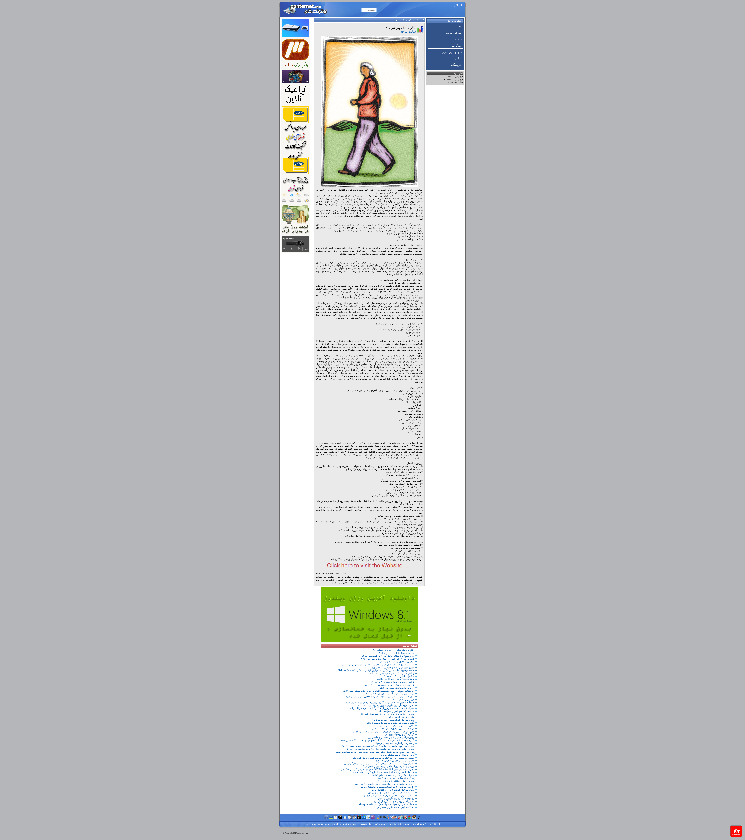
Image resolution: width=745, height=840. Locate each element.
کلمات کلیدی (426, 824)
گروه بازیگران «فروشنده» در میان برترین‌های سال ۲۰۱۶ (387, 658)
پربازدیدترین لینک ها (383, 824)
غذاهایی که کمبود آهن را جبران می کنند (395, 711)
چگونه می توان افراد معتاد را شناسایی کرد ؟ (393, 720)
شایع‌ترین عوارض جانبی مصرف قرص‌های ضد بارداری (389, 795)
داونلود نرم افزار (452, 52)
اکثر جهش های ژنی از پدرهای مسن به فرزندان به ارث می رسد (384, 784)
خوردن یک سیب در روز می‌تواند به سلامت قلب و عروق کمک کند (383, 757)
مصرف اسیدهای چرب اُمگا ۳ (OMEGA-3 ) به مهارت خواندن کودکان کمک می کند (375, 769)
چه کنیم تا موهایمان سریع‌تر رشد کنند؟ (396, 778)
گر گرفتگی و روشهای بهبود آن (399, 734)
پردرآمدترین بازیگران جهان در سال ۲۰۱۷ (395, 653)
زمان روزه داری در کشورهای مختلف (396, 661)
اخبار (459, 26)
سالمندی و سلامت (363, 577)
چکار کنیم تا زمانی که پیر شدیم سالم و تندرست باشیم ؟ (357, 582)
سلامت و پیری (344, 577)
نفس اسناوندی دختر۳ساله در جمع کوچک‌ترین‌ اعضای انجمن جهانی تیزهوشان (378, 664)
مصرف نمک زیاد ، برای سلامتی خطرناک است (392, 775)
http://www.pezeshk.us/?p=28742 (331, 573)
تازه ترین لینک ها (401, 824)
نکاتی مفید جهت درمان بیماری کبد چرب (395, 725)
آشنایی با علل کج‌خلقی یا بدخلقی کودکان (395, 781)
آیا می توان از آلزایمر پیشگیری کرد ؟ (396, 754)
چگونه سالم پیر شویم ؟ (348, 579)
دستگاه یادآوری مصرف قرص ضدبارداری (395, 807)
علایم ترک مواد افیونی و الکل (400, 717)
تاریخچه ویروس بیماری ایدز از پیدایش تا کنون (392, 728)
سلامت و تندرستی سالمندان (376, 579)
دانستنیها (399, 19)
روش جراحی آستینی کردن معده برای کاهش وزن (390, 737)
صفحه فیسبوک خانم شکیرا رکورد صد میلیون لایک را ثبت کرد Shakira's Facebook (376, 670)
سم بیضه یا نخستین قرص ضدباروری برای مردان (391, 792)
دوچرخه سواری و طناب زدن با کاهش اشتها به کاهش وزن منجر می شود (380, 696)
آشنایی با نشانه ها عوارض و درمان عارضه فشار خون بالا (387, 714)
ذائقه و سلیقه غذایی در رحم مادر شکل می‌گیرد (392, 650)
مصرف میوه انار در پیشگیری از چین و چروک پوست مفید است (384, 705)
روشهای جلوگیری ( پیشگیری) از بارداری (395, 798)
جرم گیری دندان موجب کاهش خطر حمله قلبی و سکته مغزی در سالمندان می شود (375, 752)
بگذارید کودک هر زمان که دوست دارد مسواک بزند (390, 722)
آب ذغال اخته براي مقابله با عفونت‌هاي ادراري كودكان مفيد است (383, 772)
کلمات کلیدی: (415, 577)
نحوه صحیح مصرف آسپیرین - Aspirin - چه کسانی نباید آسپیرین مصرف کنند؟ (377, 746)
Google (437, 824)
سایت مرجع (408, 31)
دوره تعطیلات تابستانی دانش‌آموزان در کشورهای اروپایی (387, 655)
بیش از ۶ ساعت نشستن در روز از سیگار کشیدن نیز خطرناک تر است (381, 708)
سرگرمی (456, 45)
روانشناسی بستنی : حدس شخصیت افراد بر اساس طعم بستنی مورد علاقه (378, 690)
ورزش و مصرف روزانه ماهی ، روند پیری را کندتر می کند (387, 766)
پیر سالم (379, 577)
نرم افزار (346, 824)
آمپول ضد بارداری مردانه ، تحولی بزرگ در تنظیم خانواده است (385, 804)
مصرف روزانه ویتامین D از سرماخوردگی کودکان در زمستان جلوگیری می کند (377, 763)
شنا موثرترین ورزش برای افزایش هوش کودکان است (388, 685)
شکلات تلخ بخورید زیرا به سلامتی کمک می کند (392, 682)
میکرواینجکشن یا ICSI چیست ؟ (399, 676)
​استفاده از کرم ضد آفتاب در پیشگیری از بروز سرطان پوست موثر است (380, 702)
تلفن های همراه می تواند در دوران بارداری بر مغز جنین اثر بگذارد (383, 731)
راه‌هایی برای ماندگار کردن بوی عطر (397, 688)
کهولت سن (391, 577)
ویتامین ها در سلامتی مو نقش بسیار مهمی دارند (391, 673)
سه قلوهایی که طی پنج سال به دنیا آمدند (395, 679)
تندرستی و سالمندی (402, 579)
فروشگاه (456, 64)
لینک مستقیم (365, 824)
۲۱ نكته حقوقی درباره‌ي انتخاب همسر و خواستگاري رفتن (387, 786)
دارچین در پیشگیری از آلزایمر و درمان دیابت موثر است (388, 693)
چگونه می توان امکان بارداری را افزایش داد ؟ (393, 789)
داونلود (458, 39)
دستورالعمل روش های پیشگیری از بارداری (393, 801)
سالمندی (402, 577)
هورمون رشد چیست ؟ (403, 699)
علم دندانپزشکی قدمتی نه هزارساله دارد (395, 760)
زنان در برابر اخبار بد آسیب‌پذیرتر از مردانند (393, 743)
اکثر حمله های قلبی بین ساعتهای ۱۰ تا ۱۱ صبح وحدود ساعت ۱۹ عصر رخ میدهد (377, 740)
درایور (458, 58)
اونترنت (420, 19)
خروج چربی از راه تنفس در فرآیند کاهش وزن (392, 667)
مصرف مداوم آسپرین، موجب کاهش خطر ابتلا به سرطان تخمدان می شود (379, 749)
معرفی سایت (454, 32)
